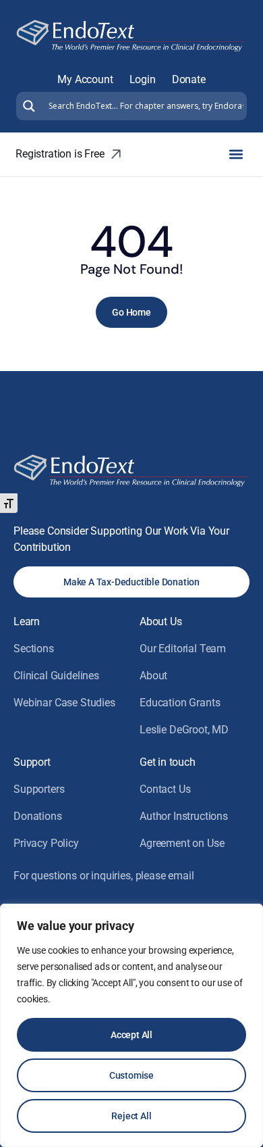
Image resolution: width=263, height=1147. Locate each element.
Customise (131, 1075)
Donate (189, 79)
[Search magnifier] (27, 106)
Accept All (131, 1034)
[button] (236, 154)
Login (142, 79)
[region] (131, 1025)
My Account (85, 79)
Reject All (131, 1116)
